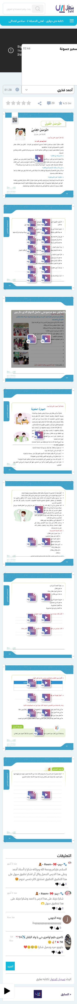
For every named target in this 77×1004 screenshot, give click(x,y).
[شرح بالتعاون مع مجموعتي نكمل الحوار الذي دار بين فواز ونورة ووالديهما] (45, 339)
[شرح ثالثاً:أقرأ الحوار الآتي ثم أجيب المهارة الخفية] (38, 435)
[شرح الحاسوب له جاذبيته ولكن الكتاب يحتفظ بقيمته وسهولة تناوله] (38, 509)
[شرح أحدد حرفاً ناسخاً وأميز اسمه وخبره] (45, 278)
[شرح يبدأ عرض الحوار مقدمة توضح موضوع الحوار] (45, 249)
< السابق (66, 994)
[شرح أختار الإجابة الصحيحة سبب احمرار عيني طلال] (45, 542)
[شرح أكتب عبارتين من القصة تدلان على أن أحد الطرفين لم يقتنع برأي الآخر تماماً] (45, 631)
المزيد (10, 966)
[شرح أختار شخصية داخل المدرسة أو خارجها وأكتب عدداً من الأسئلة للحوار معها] (45, 795)
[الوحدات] (71, 20)
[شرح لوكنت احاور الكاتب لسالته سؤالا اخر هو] (45, 269)
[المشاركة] (39, 103)
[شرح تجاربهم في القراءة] (38, 158)
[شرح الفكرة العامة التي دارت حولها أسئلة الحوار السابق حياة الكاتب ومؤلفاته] (45, 231)
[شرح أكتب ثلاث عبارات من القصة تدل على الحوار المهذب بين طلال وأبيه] (45, 618)
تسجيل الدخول (57, 979)
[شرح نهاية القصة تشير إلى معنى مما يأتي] (45, 597)
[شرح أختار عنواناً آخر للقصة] (45, 697)
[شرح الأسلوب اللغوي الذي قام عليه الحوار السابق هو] (45, 222)
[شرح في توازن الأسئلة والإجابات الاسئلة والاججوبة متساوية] (45, 240)
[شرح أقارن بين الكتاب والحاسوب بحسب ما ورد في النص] (45, 683)
